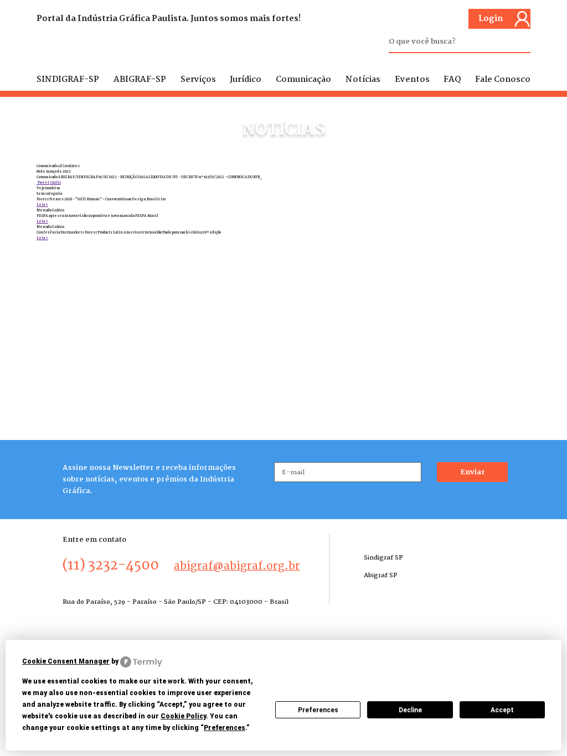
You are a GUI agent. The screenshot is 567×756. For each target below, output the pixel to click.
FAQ (452, 79)
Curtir (55, 182)
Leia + (42, 205)
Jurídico (245, 79)
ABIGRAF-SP (140, 79)
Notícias (363, 79)
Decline (410, 710)
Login (490, 18)
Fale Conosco (502, 79)
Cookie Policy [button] (183, 716)
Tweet (43, 182)
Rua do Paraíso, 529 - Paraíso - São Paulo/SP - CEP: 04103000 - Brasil (175, 602)
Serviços (198, 79)
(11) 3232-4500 (111, 566)
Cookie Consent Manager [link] (66, 661)
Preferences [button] (224, 728)
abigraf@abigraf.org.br (237, 566)
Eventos (412, 79)
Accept (502, 710)
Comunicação (303, 79)
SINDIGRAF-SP (68, 79)
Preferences (318, 710)
